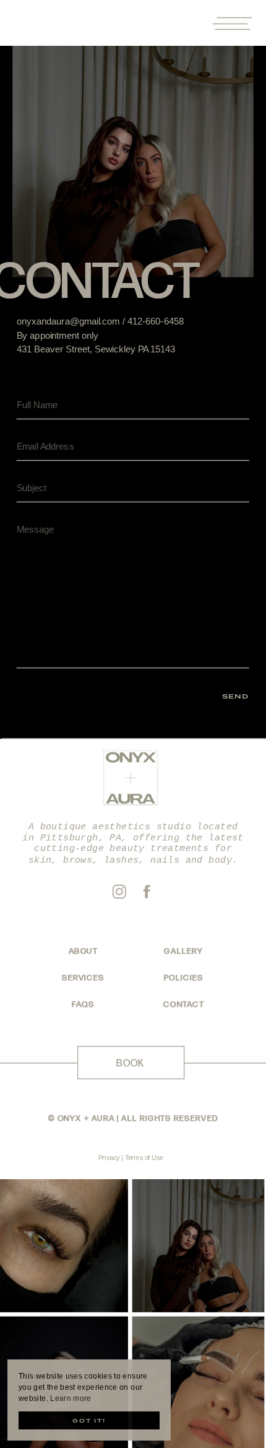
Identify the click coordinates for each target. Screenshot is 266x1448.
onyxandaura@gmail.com (68, 321)
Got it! (89, 1420)
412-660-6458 (155, 321)
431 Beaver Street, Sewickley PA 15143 (96, 349)
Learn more (71, 1398)
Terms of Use (144, 1158)
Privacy (109, 1158)
